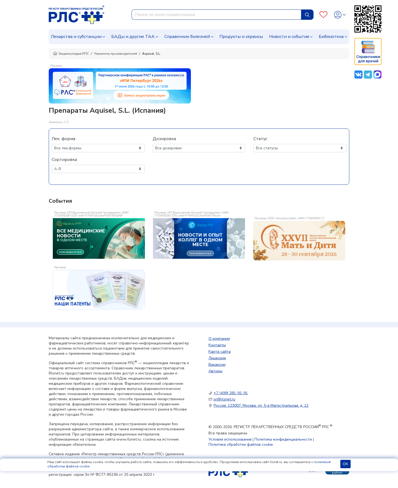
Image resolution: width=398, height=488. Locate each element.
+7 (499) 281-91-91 (231, 393)
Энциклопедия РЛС (73, 53)
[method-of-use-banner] (120, 86)
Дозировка (164, 139)
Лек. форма (63, 139)
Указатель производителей (115, 53)
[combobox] (216, 14)
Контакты (217, 345)
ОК (345, 464)
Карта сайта (219, 351)
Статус (260, 139)
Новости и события (289, 37)
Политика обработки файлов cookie (240, 444)
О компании (219, 338)
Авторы (215, 371)
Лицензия (217, 358)
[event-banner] (299, 240)
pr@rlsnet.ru (224, 399)
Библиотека (331, 37)
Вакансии (217, 364)
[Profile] (340, 14)
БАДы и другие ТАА (133, 37)
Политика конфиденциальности (283, 439)
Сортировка (64, 160)
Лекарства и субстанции (76, 37)
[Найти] (307, 14)
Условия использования (230, 439)
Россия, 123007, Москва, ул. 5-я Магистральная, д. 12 (261, 405)
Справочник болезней (187, 37)
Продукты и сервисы (241, 37)
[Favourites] (323, 15)
